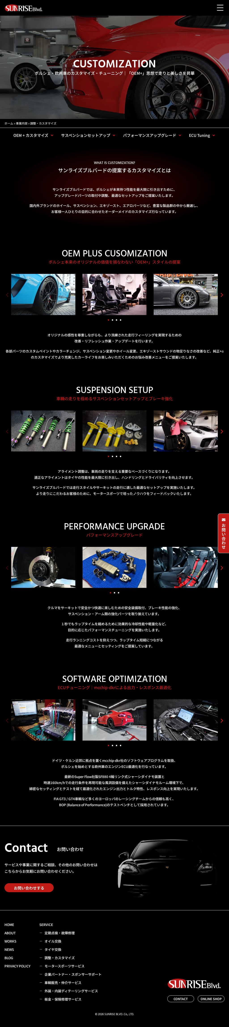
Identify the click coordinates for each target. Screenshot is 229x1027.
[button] (7, 295)
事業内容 (22, 123)
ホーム (8, 123)
